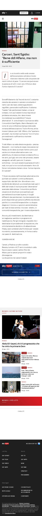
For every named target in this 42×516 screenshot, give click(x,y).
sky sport (5, 455)
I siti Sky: (4, 451)
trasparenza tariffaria (17, 506)
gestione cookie (7, 487)
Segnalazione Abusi (10, 513)
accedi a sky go (31, 443)
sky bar (23, 467)
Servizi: (23, 451)
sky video (5, 463)
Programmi (25, 475)
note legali (6, 491)
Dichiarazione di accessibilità (26, 491)
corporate (25, 496)
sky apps (24, 459)
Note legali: (5, 483)
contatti (33, 506)
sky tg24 (5, 459)
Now (22, 463)
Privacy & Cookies (14, 504)
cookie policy (26, 487)
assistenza (27, 506)
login (38, 13)
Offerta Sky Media (8, 496)
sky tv (23, 455)
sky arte (5, 467)
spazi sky (24, 471)
